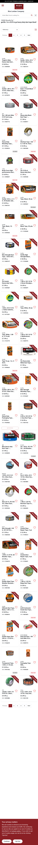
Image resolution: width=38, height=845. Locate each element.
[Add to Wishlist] (16, 59)
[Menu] (3, 5)
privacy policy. (16, 831)
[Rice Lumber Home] (19, 6)
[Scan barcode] (35, 15)
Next (29, 35)
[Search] (31, 15)
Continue (6, 841)
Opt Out (17, 841)
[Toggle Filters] (36, 30)
